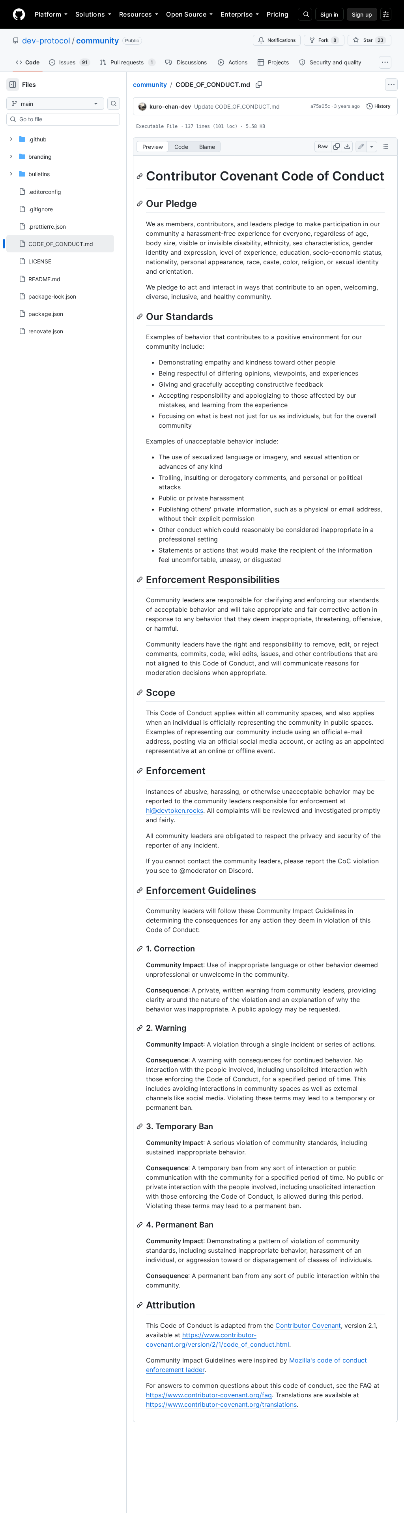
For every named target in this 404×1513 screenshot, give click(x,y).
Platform (48, 14)
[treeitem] (60, 243)
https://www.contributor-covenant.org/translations (221, 1404)
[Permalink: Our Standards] (140, 316)
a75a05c (320, 106)
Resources (135, 14)
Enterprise (236, 14)
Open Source (186, 14)
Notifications (281, 40)
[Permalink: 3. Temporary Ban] (140, 1126)
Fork (327, 40)
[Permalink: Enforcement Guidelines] (140, 890)
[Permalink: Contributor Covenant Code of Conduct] (140, 176)
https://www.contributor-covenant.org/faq (209, 1395)
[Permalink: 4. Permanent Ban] (140, 1224)
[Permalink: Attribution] (140, 1304)
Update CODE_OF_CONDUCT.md (237, 106)
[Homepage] (19, 14)
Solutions (90, 14)
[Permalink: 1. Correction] (140, 948)
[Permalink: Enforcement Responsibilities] (140, 579)
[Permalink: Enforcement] (140, 770)
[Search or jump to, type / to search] (305, 14)
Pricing (277, 14)
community (97, 40)
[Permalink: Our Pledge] (140, 203)
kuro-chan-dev (170, 106)
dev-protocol (46, 40)
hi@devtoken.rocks (174, 810)
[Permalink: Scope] (140, 692)
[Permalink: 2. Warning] (140, 1028)
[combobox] (66, 119)
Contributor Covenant (308, 1325)
